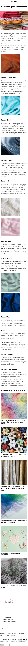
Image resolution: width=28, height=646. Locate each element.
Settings (7, 645)
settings (20, 641)
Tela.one (13, 1)
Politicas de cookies (8, 619)
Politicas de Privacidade (9, 621)
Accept (2, 645)
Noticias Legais (7, 617)
